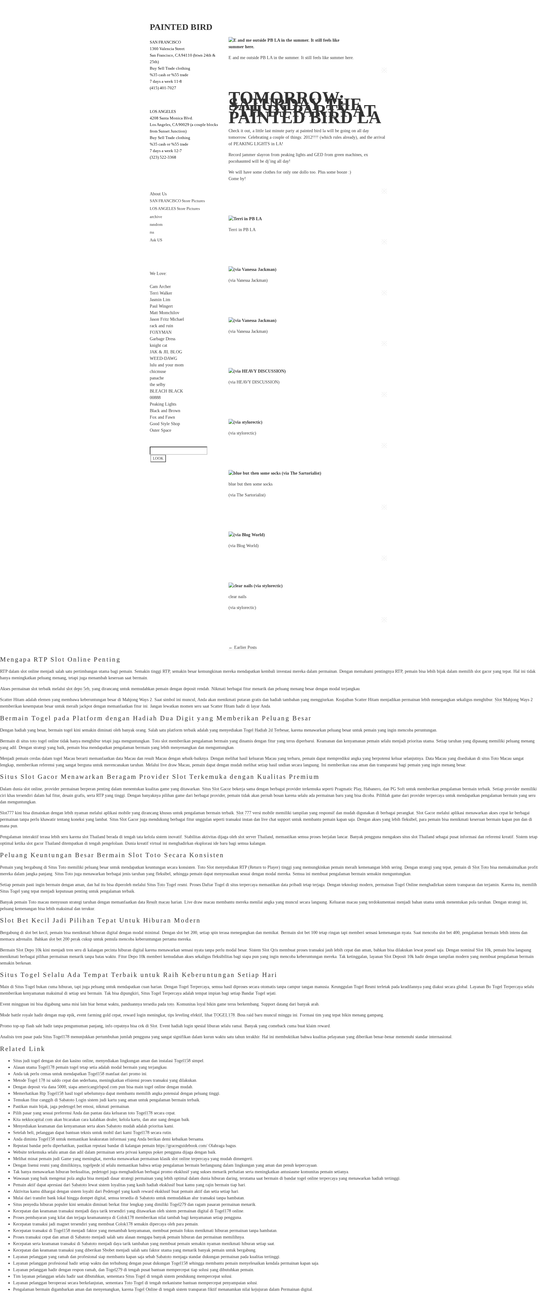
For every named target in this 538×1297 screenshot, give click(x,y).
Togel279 (178, 1204)
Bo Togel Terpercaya (504, 986)
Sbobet (108, 1250)
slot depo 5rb (77, 688)
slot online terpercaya (190, 1158)
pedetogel (100, 1171)
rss (152, 232)
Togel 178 (36, 1080)
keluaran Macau (262, 758)
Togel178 (46, 1067)
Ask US (156, 240)
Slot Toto (480, 867)
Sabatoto (114, 1126)
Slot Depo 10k (29, 950)
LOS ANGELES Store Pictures (175, 209)
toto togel (38, 741)
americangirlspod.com (97, 1087)
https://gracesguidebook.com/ (181, 1145)
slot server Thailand (255, 836)
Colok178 (125, 1217)
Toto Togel (134, 1283)
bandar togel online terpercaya (310, 1178)
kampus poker (151, 1152)
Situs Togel (135, 1276)
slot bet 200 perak (64, 939)
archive (156, 217)
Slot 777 (243, 813)
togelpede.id (94, 1165)
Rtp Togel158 (52, 1093)
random (156, 224)
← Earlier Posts (243, 647)
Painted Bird (181, 27)
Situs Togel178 (56, 1036)
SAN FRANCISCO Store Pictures (177, 201)
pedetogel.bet (70, 1106)
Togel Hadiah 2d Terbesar (266, 730)
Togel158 (182, 1060)
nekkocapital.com (37, 1119)
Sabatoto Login (72, 1100)
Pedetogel (111, 1191)
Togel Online (146, 1289)
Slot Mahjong (507, 699)
